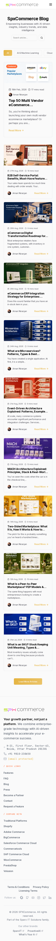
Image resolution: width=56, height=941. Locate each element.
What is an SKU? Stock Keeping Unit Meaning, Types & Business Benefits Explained (27, 646)
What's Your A (27, 934)
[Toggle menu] (50, 4)
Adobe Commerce (14, 831)
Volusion (8, 871)
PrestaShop (10, 865)
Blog (6, 784)
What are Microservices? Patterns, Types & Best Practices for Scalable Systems (27, 352)
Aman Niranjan (20, 94)
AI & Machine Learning (28, 53)
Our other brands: (28, 926)
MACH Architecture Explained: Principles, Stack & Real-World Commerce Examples (27, 470)
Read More (15, 130)
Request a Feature (14, 806)
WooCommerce (13, 859)
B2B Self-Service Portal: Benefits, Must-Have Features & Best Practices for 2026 (26, 177)
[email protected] (20, 758)
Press (7, 789)
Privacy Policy (41, 886)
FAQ (6, 778)
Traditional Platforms (15, 820)
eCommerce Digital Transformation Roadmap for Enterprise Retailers (26, 234)
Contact (8, 800)
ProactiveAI (34, 930)
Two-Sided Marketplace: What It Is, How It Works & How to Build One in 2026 (27, 528)
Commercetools (13, 848)
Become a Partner (14, 795)
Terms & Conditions (18, 886)
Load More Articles (28, 681)
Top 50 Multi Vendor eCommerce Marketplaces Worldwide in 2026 (26, 103)
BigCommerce (12, 837)
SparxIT (17, 930)
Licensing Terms (28, 890)
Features (8, 772)
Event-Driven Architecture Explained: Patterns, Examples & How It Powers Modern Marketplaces (27, 410)
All (8, 53)
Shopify (8, 826)
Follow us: (10, 897)
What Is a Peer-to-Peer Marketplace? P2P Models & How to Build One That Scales (26, 585)
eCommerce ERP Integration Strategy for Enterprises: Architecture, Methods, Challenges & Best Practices (25, 295)
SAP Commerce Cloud (16, 854)
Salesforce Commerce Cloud (20, 843)
